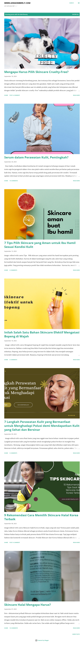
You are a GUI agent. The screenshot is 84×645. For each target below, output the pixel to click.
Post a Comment (15, 95)
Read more (76, 95)
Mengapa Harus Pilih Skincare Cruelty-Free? (36, 72)
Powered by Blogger (43, 640)
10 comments (14, 180)
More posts (76, 634)
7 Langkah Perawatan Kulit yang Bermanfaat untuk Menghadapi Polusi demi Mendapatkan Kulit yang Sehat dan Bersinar (41, 426)
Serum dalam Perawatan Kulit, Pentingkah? (36, 157)
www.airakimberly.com (17, 3)
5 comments (13, 270)
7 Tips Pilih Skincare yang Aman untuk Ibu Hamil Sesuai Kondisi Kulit (40, 245)
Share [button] (6, 95)
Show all (75, 14)
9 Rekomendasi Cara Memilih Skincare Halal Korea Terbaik (41, 517)
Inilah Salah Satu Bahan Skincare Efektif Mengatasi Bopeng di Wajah (41, 334)
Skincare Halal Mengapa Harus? (27, 605)
